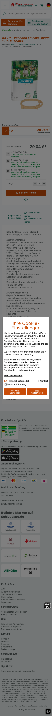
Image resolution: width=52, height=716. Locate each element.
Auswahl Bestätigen (15, 391)
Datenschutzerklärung (22, 354)
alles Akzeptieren (37, 391)
